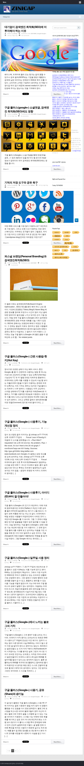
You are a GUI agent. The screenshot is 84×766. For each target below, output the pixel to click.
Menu (4, 2)
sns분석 (57, 239)
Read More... (58, 94)
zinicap (15, 33)
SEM (76, 232)
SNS (67, 236)
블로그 (56, 250)
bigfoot (57, 232)
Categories (6, 17)
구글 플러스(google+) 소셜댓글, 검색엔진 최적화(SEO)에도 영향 (27, 109)
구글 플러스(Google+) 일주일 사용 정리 (27, 558)
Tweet (66, 239)
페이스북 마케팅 (61, 257)
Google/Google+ (41, 33)
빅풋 (65, 250)
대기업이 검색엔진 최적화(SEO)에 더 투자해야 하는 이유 (26, 29)
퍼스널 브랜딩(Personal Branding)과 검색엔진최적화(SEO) (25, 258)
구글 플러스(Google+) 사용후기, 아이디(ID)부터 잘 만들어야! (27, 494)
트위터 (75, 250)
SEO (57, 236)
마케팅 (75, 246)
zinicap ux (55, 153)
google (67, 232)
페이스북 (58, 253)
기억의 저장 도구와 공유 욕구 (21, 182)
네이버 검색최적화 (61, 246)
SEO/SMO (33, 33)
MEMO (33, 185)
